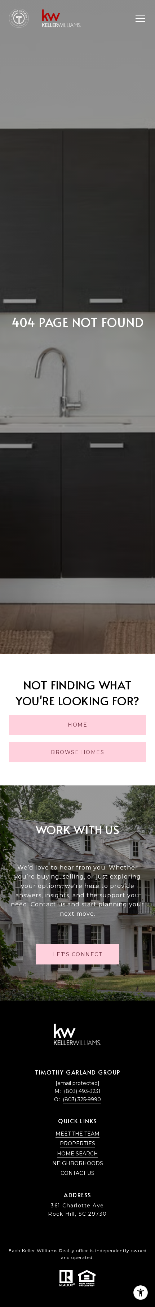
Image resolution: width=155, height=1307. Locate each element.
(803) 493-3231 (82, 1091)
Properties (77, 1143)
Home (77, 725)
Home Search (77, 1153)
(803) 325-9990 (82, 1099)
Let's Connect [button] (77, 954)
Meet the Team (77, 1133)
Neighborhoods (77, 1163)
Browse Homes (77, 752)
